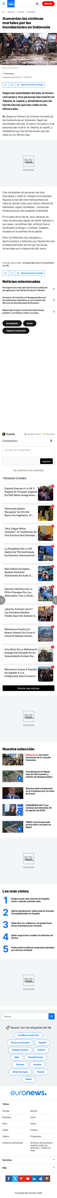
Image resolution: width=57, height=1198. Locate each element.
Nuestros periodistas (12, 1142)
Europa (5, 1111)
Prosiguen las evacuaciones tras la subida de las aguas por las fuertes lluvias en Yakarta (24, 288)
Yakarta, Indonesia (16, 330)
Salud (28, 1079)
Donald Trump (35, 1057)
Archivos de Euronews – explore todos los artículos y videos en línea (42, 1146)
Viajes (5, 1130)
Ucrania (37, 1064)
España (42, 1042)
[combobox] (28, 1016)
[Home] (3, 12)
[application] (28, 49)
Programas (35, 1136)
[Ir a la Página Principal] (11, 3)
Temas (5, 1104)
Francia (41, 1071)
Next (4, 1123)
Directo (48, 3)
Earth (33, 1117)
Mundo (21, 12)
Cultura (41, 1050)
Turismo (20, 1064)
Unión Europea (20, 1071)
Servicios (7, 1160)
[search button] (51, 1016)
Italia (16, 1057)
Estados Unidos (20, 1050)
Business (6, 1117)
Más (4, 1167)
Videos (5, 1136)
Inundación (12, 323)
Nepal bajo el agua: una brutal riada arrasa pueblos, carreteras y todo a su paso (23, 311)
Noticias (11, 12)
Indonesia (31, 12)
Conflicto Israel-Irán (28, 1035)
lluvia (30, 323)
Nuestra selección (18, 749)
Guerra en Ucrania (20, 1042)
